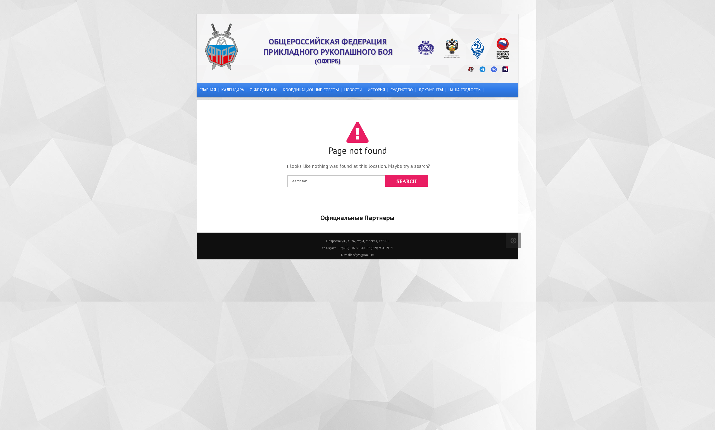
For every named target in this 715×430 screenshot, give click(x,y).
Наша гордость (465, 89)
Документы (430, 89)
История (376, 89)
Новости (353, 89)
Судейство (401, 89)
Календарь (232, 89)
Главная (208, 89)
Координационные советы (311, 89)
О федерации (263, 89)
